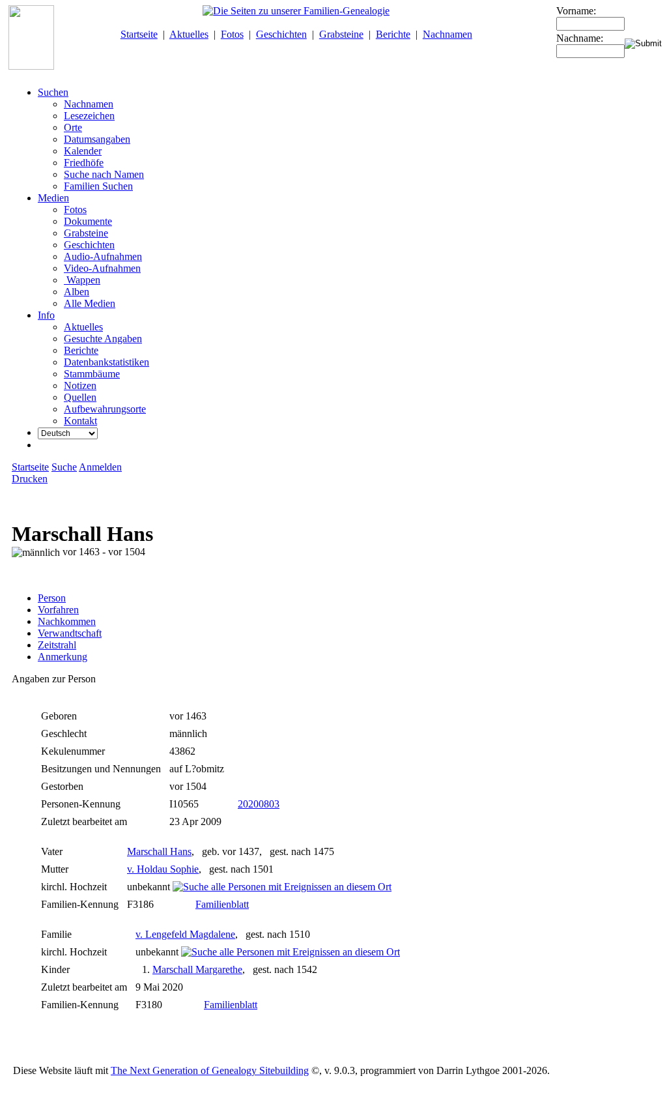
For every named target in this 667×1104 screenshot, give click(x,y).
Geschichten (281, 34)
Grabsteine (341, 34)
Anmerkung (62, 656)
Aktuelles (188, 34)
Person (52, 597)
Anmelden (100, 466)
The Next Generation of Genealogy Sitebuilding (210, 1070)
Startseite (139, 34)
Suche (64, 466)
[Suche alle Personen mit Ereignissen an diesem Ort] (282, 886)
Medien (53, 197)
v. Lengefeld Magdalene (185, 934)
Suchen (53, 92)
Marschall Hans (159, 851)
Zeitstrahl (57, 644)
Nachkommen (67, 621)
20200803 (258, 803)
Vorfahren (58, 609)
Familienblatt (222, 904)
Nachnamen (447, 34)
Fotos (232, 34)
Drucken (30, 478)
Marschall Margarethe (197, 969)
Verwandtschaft (70, 633)
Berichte (393, 34)
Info (46, 315)
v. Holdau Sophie (163, 869)
